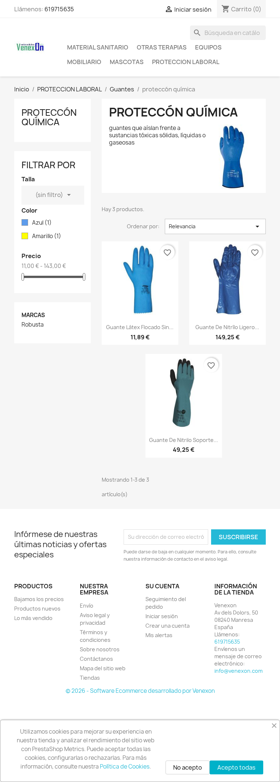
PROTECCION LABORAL (185, 62)
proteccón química (49, 117)
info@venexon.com (238, 670)
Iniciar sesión (161, 616)
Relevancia (215, 226)
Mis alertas (158, 635)
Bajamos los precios (39, 599)
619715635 (59, 9)
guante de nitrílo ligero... (227, 327)
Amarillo (46, 236)
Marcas (33, 315)
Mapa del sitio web (102, 668)
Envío (86, 605)
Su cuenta (162, 586)
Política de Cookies (124, 766)
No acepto (187, 767)
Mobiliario (84, 62)
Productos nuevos (37, 608)
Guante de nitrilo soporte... (183, 440)
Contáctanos (96, 658)
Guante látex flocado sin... (140, 327)
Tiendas (90, 677)
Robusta (33, 324)
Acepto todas (236, 767)
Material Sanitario (97, 47)
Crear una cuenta (167, 625)
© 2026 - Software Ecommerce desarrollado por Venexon (140, 691)
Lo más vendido (33, 618)
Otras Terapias (162, 47)
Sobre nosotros (100, 649)
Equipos (208, 47)
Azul (42, 222)
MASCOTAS (127, 62)
